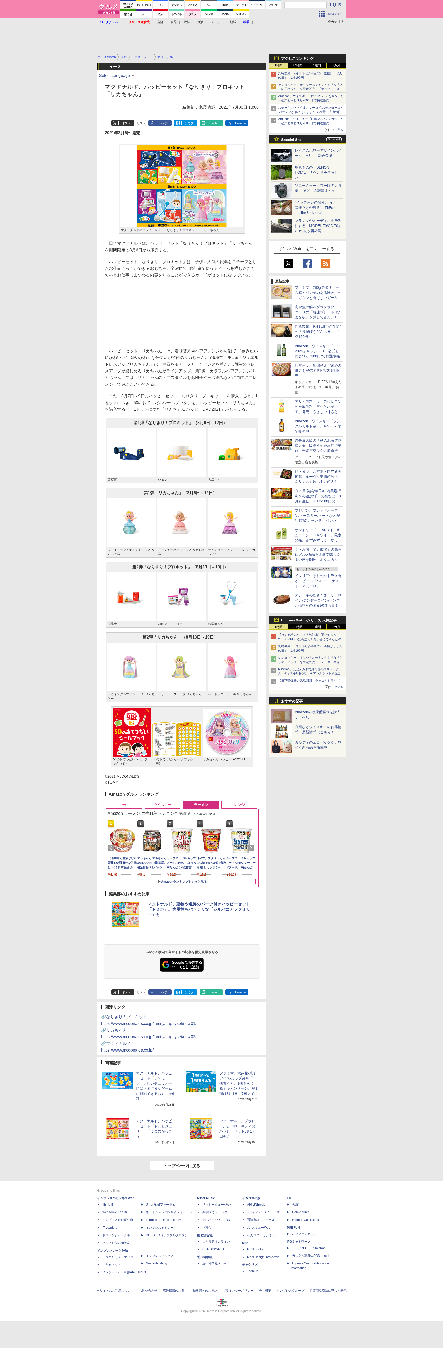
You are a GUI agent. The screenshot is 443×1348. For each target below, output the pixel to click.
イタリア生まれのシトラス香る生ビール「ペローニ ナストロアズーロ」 (318, 581)
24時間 (298, 65)
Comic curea (301, 1212)
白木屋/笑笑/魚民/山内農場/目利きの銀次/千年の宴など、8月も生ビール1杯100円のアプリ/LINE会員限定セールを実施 (318, 501)
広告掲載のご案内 (175, 1290)
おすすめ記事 (292, 701)
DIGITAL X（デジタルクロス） (167, 1235)
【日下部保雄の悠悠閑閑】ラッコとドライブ (309, 680)
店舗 (160, 22)
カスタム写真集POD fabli (310, 1256)
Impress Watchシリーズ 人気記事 (309, 620)
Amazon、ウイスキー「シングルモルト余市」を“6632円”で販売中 (318, 426)
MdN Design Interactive (263, 1257)
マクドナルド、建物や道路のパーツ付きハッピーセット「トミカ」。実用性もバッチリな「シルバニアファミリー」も (199, 909)
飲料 (187, 22)
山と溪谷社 (205, 1235)
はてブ (189, 123)
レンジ (239, 804)
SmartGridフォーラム (160, 1204)
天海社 (296, 1204)
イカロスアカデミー (261, 1235)
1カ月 (336, 65)
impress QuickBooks (306, 1220)
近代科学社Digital (214, 1263)
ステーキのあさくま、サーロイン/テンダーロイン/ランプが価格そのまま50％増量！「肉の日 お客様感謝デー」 (311, 112)
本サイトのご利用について (115, 1290)
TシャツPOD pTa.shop (309, 1248)
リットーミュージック (217, 1204)
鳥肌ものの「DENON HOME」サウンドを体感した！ (316, 172)
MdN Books (255, 1249)
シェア (163, 123)
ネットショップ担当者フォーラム (169, 1212)
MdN (245, 1243)
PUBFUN (293, 1227)
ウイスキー (163, 804)
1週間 (317, 65)
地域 (233, 22)
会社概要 (265, 1290)
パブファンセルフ (304, 1234)
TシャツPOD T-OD (216, 1220)
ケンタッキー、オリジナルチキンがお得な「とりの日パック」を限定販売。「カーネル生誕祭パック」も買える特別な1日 (310, 89)
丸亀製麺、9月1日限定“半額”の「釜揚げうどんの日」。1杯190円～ (318, 331)
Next (252, 848)
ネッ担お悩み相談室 (116, 1243)
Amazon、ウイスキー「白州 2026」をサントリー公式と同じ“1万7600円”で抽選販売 (317, 351)
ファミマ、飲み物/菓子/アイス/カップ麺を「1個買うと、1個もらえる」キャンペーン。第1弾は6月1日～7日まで (238, 1083)
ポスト (126, 123)
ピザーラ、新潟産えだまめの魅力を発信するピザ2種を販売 (318, 370)
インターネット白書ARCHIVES (124, 1272)
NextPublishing (156, 1263)
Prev (112, 848)
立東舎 (207, 1227)
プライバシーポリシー (238, 1290)
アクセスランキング (297, 58)
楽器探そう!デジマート (218, 1212)
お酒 (200, 22)
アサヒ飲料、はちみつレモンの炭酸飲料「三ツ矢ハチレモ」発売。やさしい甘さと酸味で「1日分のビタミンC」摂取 (318, 411)
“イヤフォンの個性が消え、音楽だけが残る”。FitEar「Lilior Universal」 (317, 207)
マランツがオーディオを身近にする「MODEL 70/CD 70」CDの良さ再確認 (318, 226)
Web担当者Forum (114, 1212)
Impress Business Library (163, 1220)
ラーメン (201, 804)
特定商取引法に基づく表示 (328, 1290)
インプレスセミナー (160, 1227)
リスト (141, 123)
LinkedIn (240, 123)
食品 (173, 22)
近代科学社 (205, 1257)
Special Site (291, 140)
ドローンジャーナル (116, 1235)
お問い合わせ (148, 1290)
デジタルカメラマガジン (119, 1257)
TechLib (252, 1271)
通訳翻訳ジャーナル (261, 1220)
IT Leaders (109, 1227)
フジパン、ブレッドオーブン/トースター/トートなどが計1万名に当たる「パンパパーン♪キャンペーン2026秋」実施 (318, 520)
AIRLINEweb (256, 1204)
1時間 (279, 65)
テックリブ (249, 1265)
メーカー (216, 22)
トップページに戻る (181, 1166)
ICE (289, 1198)
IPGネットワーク (298, 1241)
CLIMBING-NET (213, 1249)
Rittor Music (206, 1198)
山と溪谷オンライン (216, 1241)
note (214, 123)
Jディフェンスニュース (263, 1212)
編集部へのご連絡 (205, 1290)
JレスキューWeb (258, 1227)
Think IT (107, 1204)
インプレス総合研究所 (117, 1220)
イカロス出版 (251, 1198)
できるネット (111, 1265)
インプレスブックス (160, 1256)
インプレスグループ (290, 1290)
